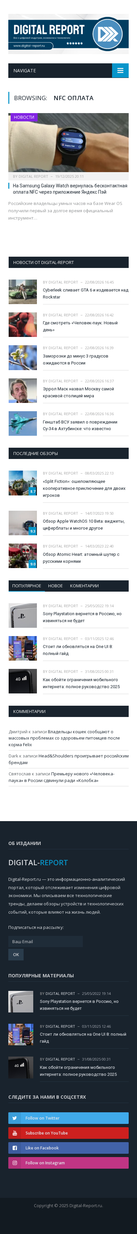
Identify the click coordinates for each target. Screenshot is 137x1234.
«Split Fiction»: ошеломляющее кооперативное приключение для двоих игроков (84, 488)
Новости (24, 117)
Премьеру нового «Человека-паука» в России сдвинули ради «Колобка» (61, 777)
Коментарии (84, 586)
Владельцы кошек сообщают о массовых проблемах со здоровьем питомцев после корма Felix (64, 738)
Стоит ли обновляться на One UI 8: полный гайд (78, 650)
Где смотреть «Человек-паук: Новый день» (80, 326)
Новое (55, 586)
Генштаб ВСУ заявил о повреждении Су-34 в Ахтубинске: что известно (80, 425)
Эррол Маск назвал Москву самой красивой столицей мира (78, 392)
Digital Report (33, 176)
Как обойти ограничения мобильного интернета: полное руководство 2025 (81, 683)
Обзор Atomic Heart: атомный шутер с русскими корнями (81, 558)
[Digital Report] (68, 33)
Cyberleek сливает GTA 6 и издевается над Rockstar (85, 293)
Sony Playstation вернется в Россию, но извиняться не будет (82, 617)
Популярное (26, 586)
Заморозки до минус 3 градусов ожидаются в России (75, 359)
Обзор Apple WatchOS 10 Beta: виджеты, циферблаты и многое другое (84, 525)
